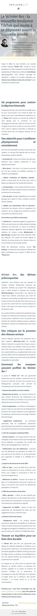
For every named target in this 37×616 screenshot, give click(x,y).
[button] (18, 8)
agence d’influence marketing (11, 591)
